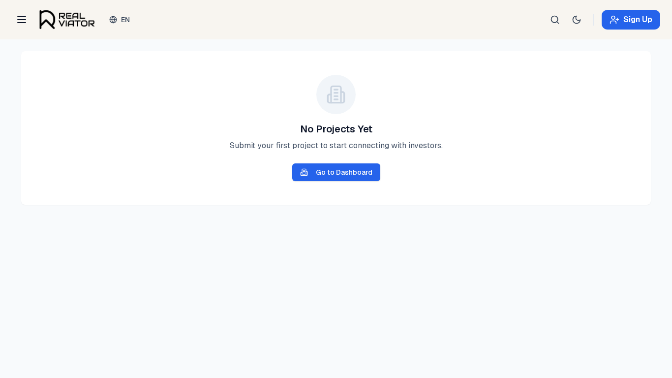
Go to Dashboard (344, 172)
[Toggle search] (555, 20)
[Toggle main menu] (21, 20)
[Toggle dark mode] (576, 20)
